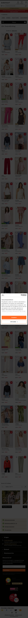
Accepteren (14, 317)
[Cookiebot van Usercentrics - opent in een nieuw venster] (21, 295)
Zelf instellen (13, 321)
